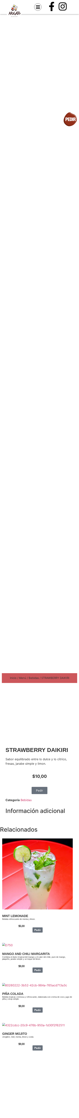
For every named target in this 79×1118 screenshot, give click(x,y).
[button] (38, 7)
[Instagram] (62, 6)
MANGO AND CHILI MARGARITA (26, 954)
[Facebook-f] (51, 6)
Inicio (13, 678)
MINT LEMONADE (15, 916)
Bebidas (34, 678)
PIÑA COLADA (12, 994)
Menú (22, 678)
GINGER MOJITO (14, 1034)
